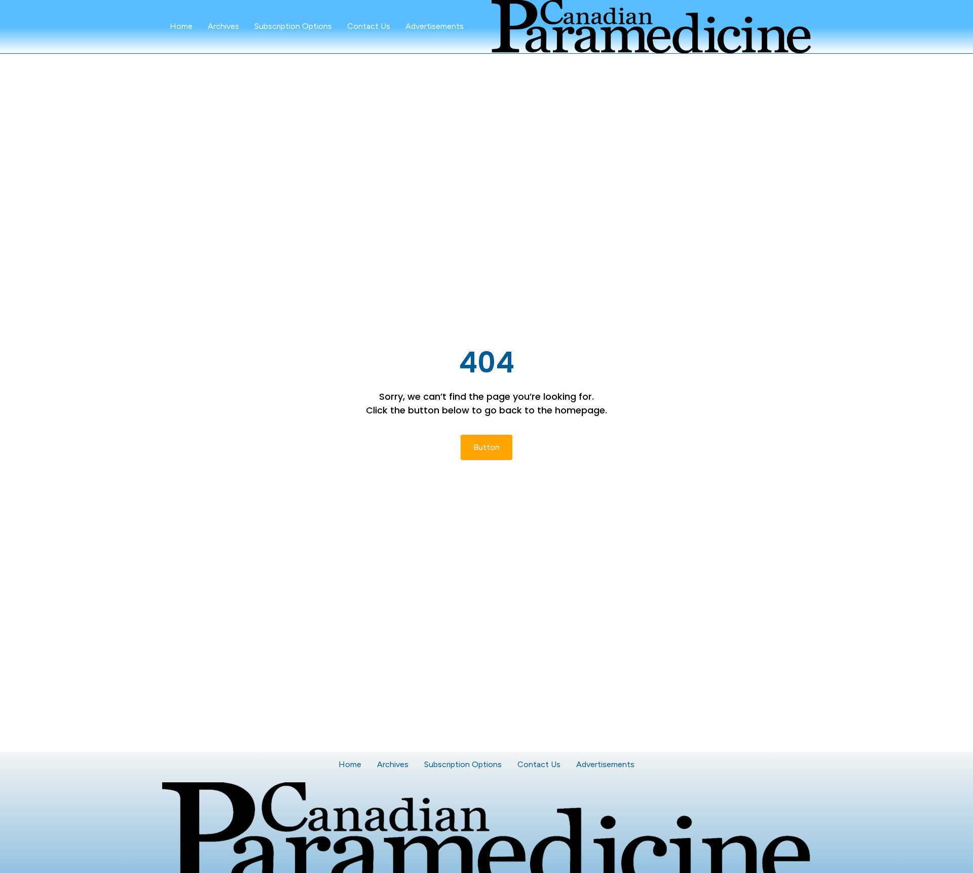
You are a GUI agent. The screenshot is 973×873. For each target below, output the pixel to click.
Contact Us (368, 26)
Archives (223, 26)
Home (181, 26)
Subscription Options (293, 26)
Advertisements (434, 26)
